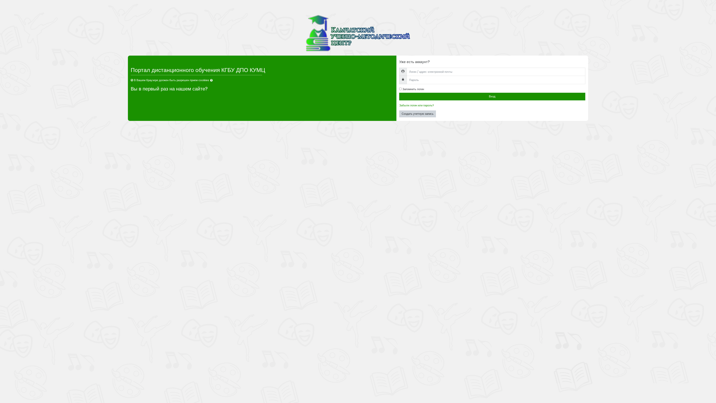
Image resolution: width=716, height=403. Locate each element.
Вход (492, 96)
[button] (212, 80)
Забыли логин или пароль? (416, 105)
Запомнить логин (413, 89)
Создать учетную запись (418, 114)
